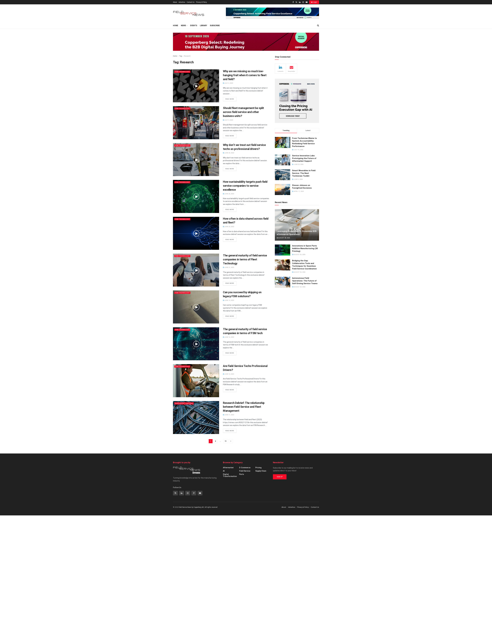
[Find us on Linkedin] (181, 493)
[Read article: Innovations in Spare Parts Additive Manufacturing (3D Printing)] (282, 250)
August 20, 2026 (299, 287)
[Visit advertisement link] (272, 13)
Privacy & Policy (201, 2)
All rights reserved (211, 507)
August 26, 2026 (299, 254)
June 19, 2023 (229, 300)
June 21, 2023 (229, 267)
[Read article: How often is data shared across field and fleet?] (196, 233)
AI (224, 471)
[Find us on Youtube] (307, 2)
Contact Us (190, 2)
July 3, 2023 (228, 120)
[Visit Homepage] (189, 13)
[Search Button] (318, 25)
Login (315, 2)
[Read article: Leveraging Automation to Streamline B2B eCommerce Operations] (297, 225)
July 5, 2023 (228, 83)
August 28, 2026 (284, 238)
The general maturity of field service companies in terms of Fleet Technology (245, 259)
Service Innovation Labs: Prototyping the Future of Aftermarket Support (304, 158)
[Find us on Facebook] (293, 2)
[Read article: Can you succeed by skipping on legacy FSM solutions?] (196, 306)
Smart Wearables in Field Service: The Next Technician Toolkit (303, 173)
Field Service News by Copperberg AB (191, 507)
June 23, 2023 (229, 226)
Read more (230, 98)
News (183, 25)
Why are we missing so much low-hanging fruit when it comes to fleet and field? (244, 75)
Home (175, 25)
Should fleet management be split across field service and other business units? (243, 112)
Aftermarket (228, 468)
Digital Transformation (230, 475)
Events (193, 25)
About (175, 2)
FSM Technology (182, 72)
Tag (180, 56)
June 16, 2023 (229, 337)
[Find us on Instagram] (303, 2)
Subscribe (215, 25)
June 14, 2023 (229, 374)
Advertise (182, 2)
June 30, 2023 (229, 153)
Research (187, 56)
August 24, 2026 (299, 272)
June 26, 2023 (229, 194)
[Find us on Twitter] (296, 2)
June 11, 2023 (229, 415)
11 (226, 441)
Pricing (258, 468)
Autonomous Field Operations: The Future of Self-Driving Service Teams (304, 281)
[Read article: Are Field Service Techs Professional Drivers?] (196, 380)
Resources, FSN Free (184, 403)
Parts (241, 474)
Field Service (244, 471)
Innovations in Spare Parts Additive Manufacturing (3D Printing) (305, 248)
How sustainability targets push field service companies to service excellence (245, 185)
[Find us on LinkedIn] (300, 2)
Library (203, 25)
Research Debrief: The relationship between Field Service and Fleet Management (244, 406)
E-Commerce (244, 468)
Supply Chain (260, 471)
